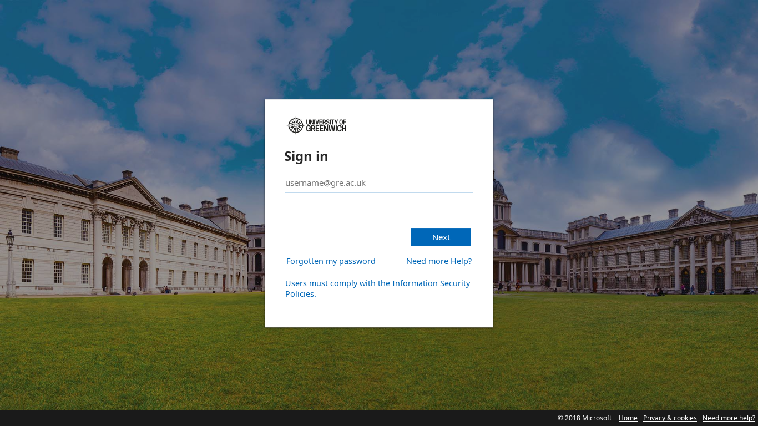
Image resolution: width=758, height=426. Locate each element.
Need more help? (729, 418)
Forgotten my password (331, 261)
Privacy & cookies (670, 418)
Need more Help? (439, 261)
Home (628, 418)
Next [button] (441, 236)
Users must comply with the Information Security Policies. (377, 288)
